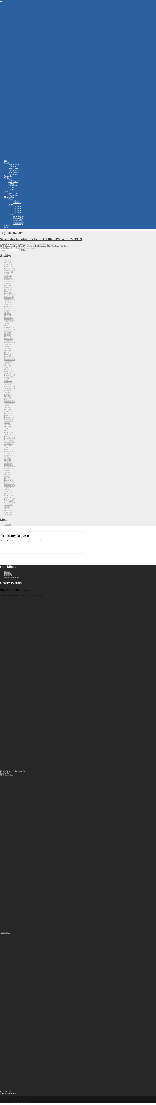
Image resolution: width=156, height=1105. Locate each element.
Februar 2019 (8, 354)
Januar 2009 (8, 514)
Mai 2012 (7, 461)
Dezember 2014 (9, 417)
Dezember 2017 (9, 375)
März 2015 (8, 413)
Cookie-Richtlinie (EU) (12, 577)
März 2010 (8, 493)
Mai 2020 (7, 335)
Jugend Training (18, 216)
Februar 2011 (8, 480)
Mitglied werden (14, 164)
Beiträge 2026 (13, 166)
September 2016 (9, 388)
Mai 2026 (7, 262)
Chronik (11, 187)
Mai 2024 (7, 285)
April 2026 (8, 264)
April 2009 (8, 512)
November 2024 (9, 280)
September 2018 (9, 360)
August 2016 (8, 390)
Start (5, 161)
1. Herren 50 (17, 210)
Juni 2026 (7, 260)
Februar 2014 (8, 432)
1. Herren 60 (17, 212)
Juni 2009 (7, 509)
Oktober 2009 (9, 501)
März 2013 (8, 449)
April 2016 (8, 394)
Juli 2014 (7, 423)
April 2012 (8, 463)
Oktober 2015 (9, 400)
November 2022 (9, 308)
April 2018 (8, 367)
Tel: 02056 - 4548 (6, 1091)
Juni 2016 (7, 392)
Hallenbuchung (13, 172)
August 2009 (8, 505)
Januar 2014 (8, 434)
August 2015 (8, 404)
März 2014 (8, 430)
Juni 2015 (7, 407)
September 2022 (9, 310)
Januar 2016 (8, 398)
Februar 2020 (8, 339)
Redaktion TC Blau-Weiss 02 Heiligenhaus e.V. (39, 244)
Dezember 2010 (9, 482)
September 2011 (9, 468)
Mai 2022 (7, 314)
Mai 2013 (7, 446)
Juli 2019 (7, 346)
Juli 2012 (7, 457)
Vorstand (11, 189)
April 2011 (7, 476)
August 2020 (8, 331)
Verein (6, 178)
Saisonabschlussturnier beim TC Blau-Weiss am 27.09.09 (41, 239)
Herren (10, 205)
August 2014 (8, 421)
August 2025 (8, 272)
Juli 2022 (7, 312)
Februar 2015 (8, 415)
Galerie (6, 226)
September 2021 (9, 320)
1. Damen (16, 201)
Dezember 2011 (9, 467)
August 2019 (8, 344)
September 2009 (9, 503)
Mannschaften (9, 197)
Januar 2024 (8, 293)
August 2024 (8, 283)
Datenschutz (8, 576)
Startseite (7, 572)
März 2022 (8, 316)
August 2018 (8, 362)
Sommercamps (18, 224)
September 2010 (9, 486)
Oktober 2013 (9, 440)
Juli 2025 (7, 274)
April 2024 (8, 287)
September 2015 (9, 402)
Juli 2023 (7, 301)
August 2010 (8, 488)
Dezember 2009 (9, 499)
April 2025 (8, 276)
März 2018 (8, 369)
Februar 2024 (8, 291)
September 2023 (9, 299)
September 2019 (9, 342)
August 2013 (8, 444)
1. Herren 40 (17, 206)
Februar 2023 (8, 306)
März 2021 (8, 325)
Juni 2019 (7, 348)
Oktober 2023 (9, 297)
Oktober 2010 (9, 484)
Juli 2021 (7, 323)
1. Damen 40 (17, 203)
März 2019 (8, 352)
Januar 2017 (8, 384)
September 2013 (9, 442)
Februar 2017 (8, 383)
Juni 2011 (7, 472)
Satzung (11, 184)
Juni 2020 (7, 333)
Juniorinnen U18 (18, 222)
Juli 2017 (7, 379)
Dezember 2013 (9, 436)
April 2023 (8, 304)
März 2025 (8, 278)
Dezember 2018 (9, 358)
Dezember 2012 (9, 451)
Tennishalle (8, 176)
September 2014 (9, 419)
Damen (10, 199)
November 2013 (9, 438)
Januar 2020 (8, 341)
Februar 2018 (8, 371)
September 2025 (9, 270)
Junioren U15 (17, 220)
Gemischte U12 (18, 218)
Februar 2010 (8, 495)
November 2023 (9, 295)
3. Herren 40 (17, 208)
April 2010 (8, 491)
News (13, 248)
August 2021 (8, 321)
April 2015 (8, 411)
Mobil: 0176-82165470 (8, 1093)
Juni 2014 (7, 425)
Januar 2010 (8, 497)
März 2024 (8, 289)
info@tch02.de (5, 933)
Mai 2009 (7, 510)
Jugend (10, 214)
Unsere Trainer (13, 168)
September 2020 (9, 329)
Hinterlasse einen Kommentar (25, 248)
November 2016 (9, 386)
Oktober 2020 (9, 327)
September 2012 (9, 453)
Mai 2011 (7, 474)
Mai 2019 (7, 350)
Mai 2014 (7, 426)
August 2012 (8, 455)
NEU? (6, 163)
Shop (6, 227)
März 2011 (7, 478)
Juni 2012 (7, 459)
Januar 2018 (8, 373)
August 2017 (8, 377)
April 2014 (8, 428)
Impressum (8, 574)
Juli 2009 (7, 507)
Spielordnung (13, 185)
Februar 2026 (8, 266)
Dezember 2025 (9, 268)
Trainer (6, 191)
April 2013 (8, 447)
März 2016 (8, 396)
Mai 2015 (7, 409)
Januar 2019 (8, 356)
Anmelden (7, 525)
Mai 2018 (7, 365)
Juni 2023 (7, 302)
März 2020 (8, 337)
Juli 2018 (7, 363)
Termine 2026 (13, 174)
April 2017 (8, 381)
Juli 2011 (7, 470)
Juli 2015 (7, 405)
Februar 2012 (8, 465)
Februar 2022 (8, 318)
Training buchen (13, 170)
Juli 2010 (7, 489)
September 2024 (9, 281)
